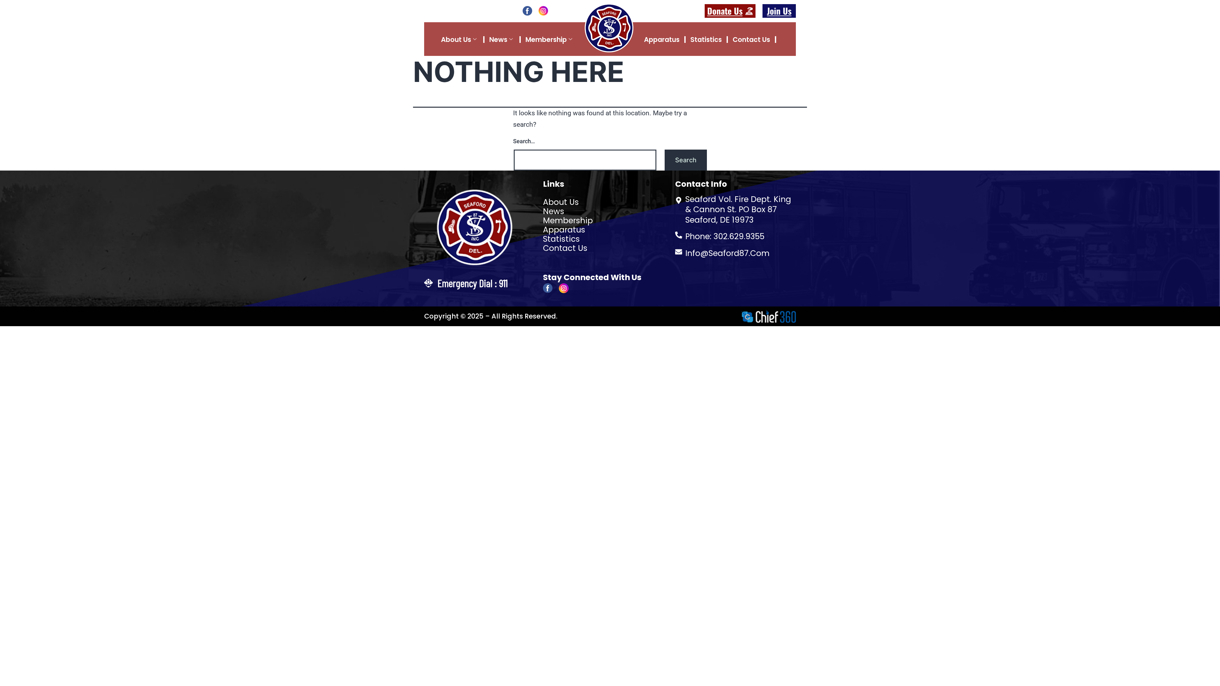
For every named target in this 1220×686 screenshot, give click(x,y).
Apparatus (662, 39)
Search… (524, 141)
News (498, 39)
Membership (546, 39)
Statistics (706, 39)
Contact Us (751, 39)
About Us (456, 39)
